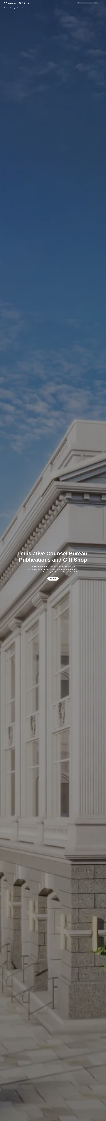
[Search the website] (96, 3)
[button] (16, 3)
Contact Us (20, 8)
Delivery (12, 8)
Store (6, 8)
